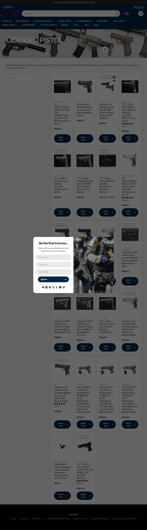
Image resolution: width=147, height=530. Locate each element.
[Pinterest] (50, 287)
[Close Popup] (110, 239)
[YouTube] (60, 287)
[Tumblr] (57, 287)
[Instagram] (53, 287)
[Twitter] (43, 287)
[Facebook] (46, 287)
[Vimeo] (64, 287)
